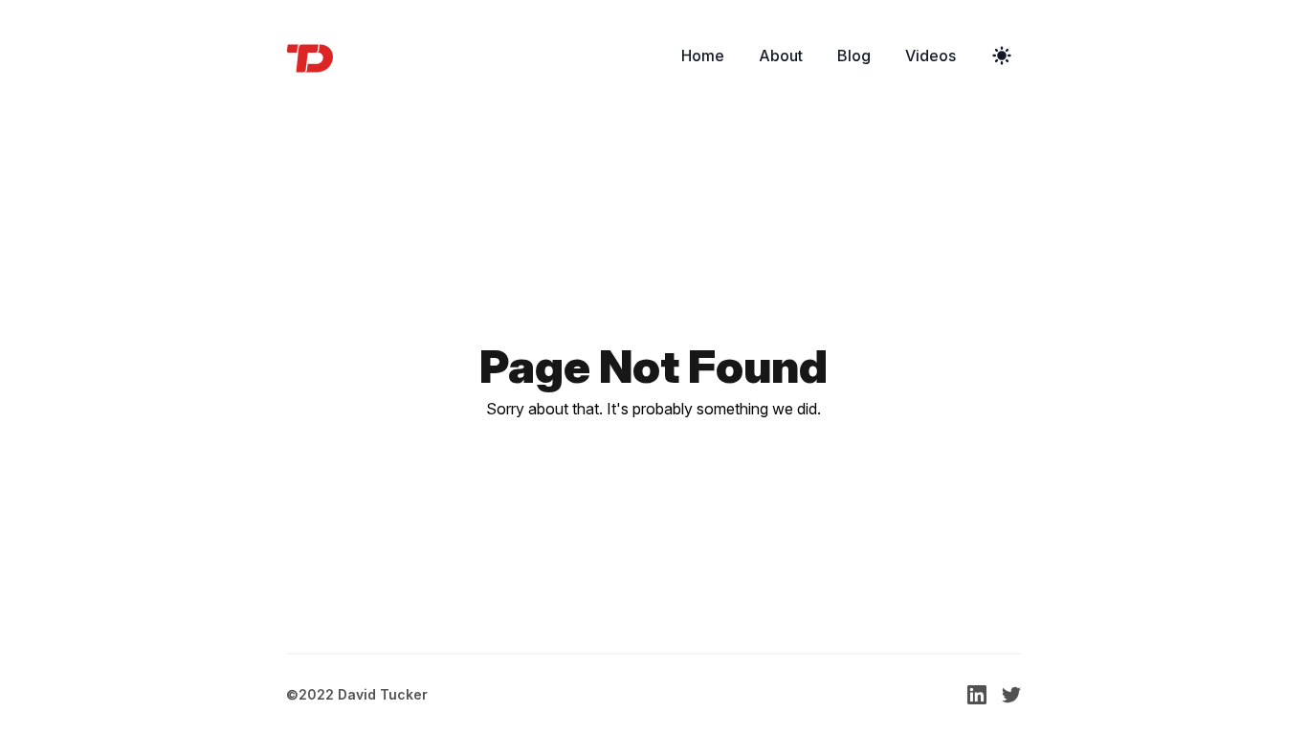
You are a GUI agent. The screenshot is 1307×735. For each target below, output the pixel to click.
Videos (930, 55)
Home (702, 55)
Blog (854, 55)
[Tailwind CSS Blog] (315, 55)
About (781, 55)
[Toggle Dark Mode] (1001, 55)
